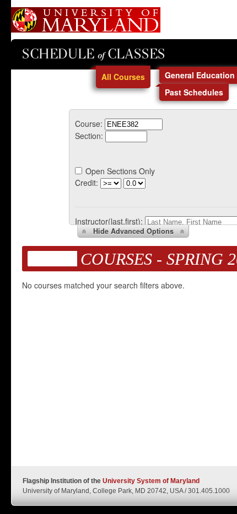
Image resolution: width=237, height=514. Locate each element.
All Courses (123, 76)
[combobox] (134, 123)
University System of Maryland (151, 481)
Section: (89, 135)
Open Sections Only (120, 170)
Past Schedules (194, 92)
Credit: (86, 182)
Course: (89, 123)
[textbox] (134, 124)
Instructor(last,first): (109, 221)
